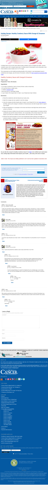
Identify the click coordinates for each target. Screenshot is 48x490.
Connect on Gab (7, 420)
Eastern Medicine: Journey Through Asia (9, 401)
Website (3, 338)
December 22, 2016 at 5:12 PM (10, 235)
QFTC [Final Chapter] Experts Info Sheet (8, 404)
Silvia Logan (7, 219)
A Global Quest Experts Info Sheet (7, 402)
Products (3, 396)
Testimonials (3, 405)
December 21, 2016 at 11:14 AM (10, 206)
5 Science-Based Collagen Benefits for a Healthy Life (11, 385)
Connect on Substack (8, 410)
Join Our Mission (4, 426)
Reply (3, 214)
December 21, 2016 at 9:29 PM (10, 220)
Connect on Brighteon (8, 417)
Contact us (3, 428)
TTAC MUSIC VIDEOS (8, 424)
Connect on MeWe (7, 414)
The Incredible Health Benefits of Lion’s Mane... (10, 439)
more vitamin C (42, 102)
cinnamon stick (9, 89)
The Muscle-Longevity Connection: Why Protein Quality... (12, 436)
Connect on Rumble (7, 421)
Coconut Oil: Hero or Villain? (6, 388)
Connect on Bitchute (7, 423)
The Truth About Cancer (7, 12)
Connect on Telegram (8, 418)
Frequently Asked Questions (6, 429)
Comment (4, 314)
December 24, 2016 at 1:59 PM (16, 267)
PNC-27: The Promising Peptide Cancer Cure (9, 441)
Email (3, 333)
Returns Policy (32, 483)
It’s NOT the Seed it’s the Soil (6, 443)
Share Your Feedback (5, 407)
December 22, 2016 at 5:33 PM (10, 247)
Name (3, 329)
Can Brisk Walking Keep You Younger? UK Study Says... (11, 390)
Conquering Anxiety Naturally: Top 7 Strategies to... (10, 387)
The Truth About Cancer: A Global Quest (9, 399)
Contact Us (15, 483)
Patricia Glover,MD (9, 205)
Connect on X (6, 411)
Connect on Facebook (8, 413)
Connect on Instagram (8, 415)
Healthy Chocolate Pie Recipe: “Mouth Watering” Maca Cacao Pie (12, 181)
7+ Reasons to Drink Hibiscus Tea (7, 392)
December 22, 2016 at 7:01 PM (13, 256)
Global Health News (5, 397)
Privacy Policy (23, 7)
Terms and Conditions (16, 7)
